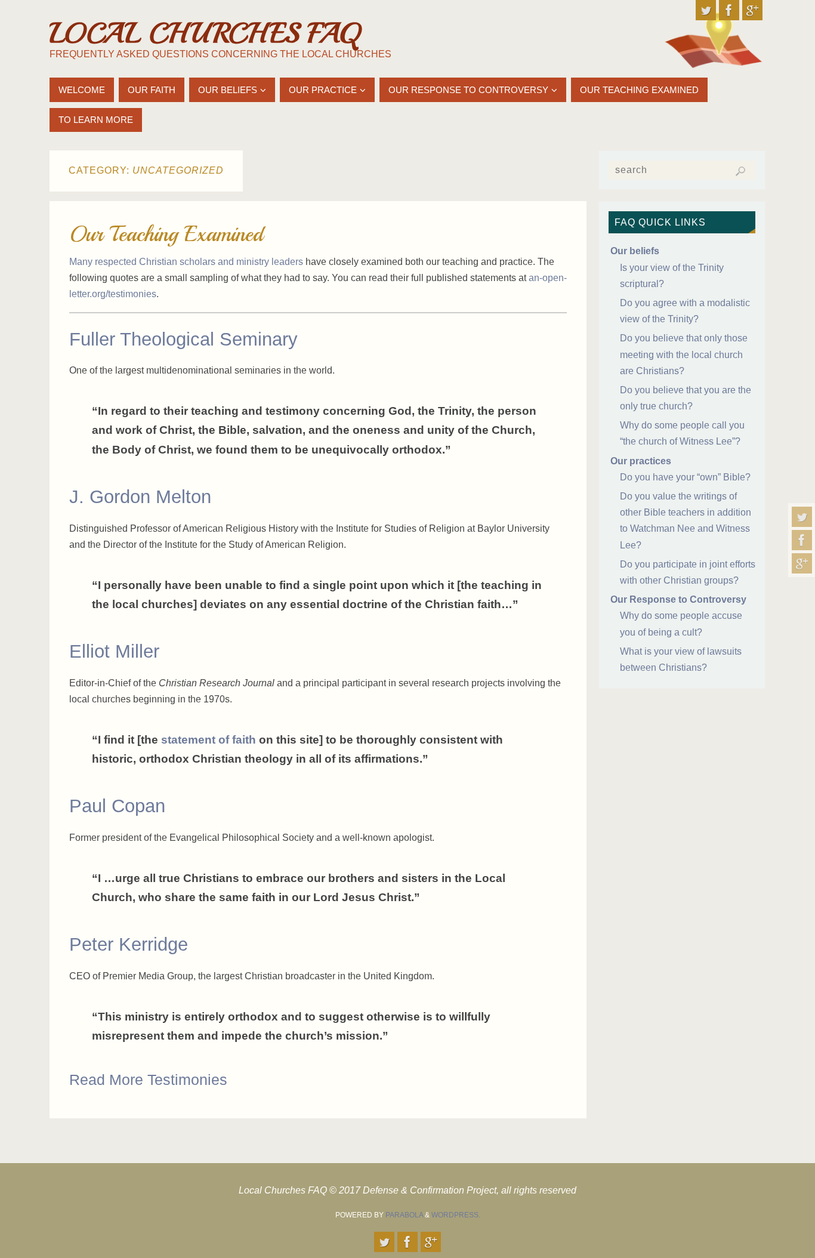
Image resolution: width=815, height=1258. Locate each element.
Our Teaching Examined (166, 234)
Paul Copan (117, 806)
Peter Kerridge (128, 944)
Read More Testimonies (148, 1079)
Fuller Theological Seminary (183, 339)
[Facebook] (802, 540)
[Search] (740, 171)
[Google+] (802, 563)
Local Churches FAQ (205, 33)
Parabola (404, 1215)
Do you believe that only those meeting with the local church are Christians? (684, 354)
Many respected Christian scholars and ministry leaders (186, 262)
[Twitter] (802, 517)
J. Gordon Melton (140, 496)
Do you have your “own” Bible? (685, 477)
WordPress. (455, 1215)
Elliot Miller (114, 651)
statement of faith (208, 739)
